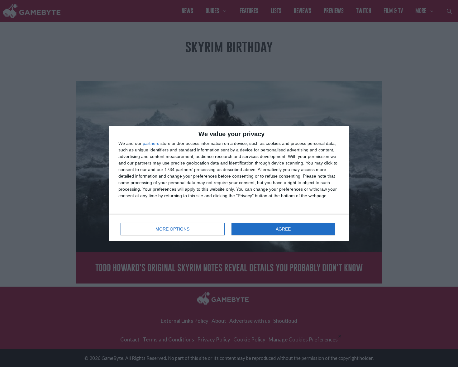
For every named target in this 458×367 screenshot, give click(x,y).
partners (151, 143)
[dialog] (229, 183)
